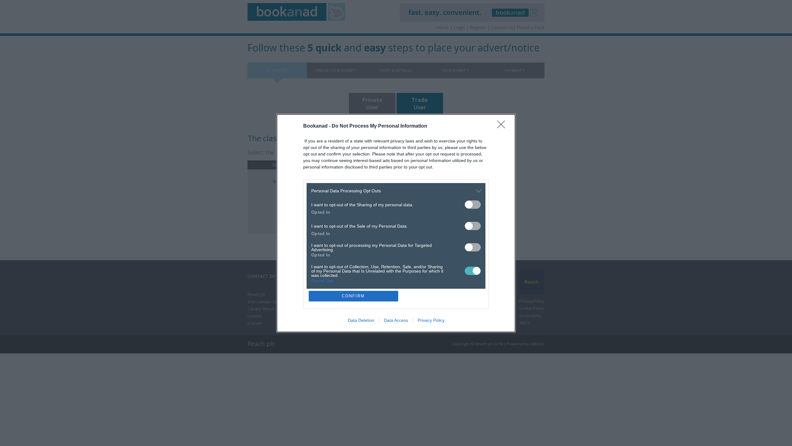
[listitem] (396, 191)
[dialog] (396, 223)
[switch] (473, 204)
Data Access (396, 320)
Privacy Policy (431, 320)
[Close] (503, 126)
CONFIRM (353, 296)
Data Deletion (361, 320)
